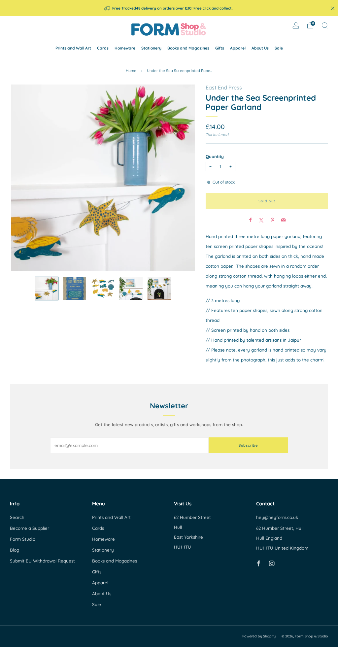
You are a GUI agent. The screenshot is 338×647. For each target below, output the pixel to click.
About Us (260, 48)
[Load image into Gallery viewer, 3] (103, 288)
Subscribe (248, 445)
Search (17, 517)
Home (131, 70)
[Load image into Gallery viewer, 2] (75, 288)
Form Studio (22, 539)
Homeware (125, 48)
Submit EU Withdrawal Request (42, 560)
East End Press (224, 87)
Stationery (151, 48)
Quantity (215, 156)
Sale (279, 48)
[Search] (324, 25)
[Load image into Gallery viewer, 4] (131, 288)
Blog (14, 550)
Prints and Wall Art (73, 48)
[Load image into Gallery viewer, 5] (159, 288)
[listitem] (169, 8)
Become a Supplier (29, 528)
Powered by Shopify (259, 636)
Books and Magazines (188, 48)
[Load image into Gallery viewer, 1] (47, 288)
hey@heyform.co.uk (277, 517)
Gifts (219, 48)
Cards (103, 48)
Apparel (238, 48)
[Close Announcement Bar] (332, 8)
